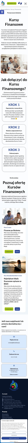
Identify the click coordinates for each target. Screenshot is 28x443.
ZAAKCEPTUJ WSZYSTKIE (14, 438)
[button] (2, 12)
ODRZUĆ (14, 432)
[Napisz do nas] (14, 336)
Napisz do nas (14, 340)
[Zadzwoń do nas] (14, 351)
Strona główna (5, 9)
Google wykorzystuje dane (13, 427)
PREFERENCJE (14, 435)
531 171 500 (14, 357)
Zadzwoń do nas (14, 354)
